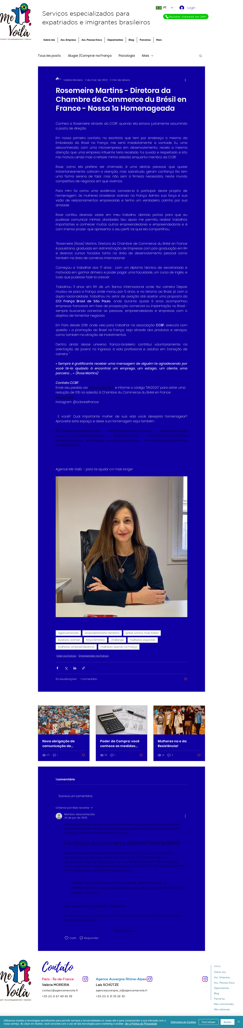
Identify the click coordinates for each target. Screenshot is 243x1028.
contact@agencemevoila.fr (60, 990)
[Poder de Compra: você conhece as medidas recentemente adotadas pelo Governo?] (121, 720)
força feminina (95, 640)
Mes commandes (224, 1004)
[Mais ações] (185, 80)
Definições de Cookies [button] (183, 1022)
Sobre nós (220, 972)
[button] (200, 55)
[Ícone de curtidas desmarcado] (66, 938)
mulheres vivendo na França (119, 647)
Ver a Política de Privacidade (141, 1023)
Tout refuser (208, 1022)
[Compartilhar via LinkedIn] (74, 668)
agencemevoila (68, 633)
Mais (145, 56)
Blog (216, 993)
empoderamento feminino (102, 633)
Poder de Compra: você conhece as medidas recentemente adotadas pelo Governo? (121, 743)
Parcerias (219, 998)
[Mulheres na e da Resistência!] (179, 720)
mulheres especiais (142, 640)
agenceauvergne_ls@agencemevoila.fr (121, 990)
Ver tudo (199, 699)
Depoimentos (221, 988)
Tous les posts (49, 56)
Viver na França (66, 655)
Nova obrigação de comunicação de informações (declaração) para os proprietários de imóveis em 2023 (63, 743)
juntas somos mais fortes (142, 633)
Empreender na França (94, 655)
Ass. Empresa (222, 977)
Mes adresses (222, 1009)
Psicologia (127, 56)
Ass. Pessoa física (224, 982)
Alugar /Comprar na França (90, 56)
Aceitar (227, 1022)
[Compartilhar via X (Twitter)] (66, 668)
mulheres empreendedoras (76, 647)
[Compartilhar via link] (83, 668)
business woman (69, 640)
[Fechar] (239, 1022)
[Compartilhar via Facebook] (57, 668)
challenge (117, 640)
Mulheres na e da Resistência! (172, 743)
